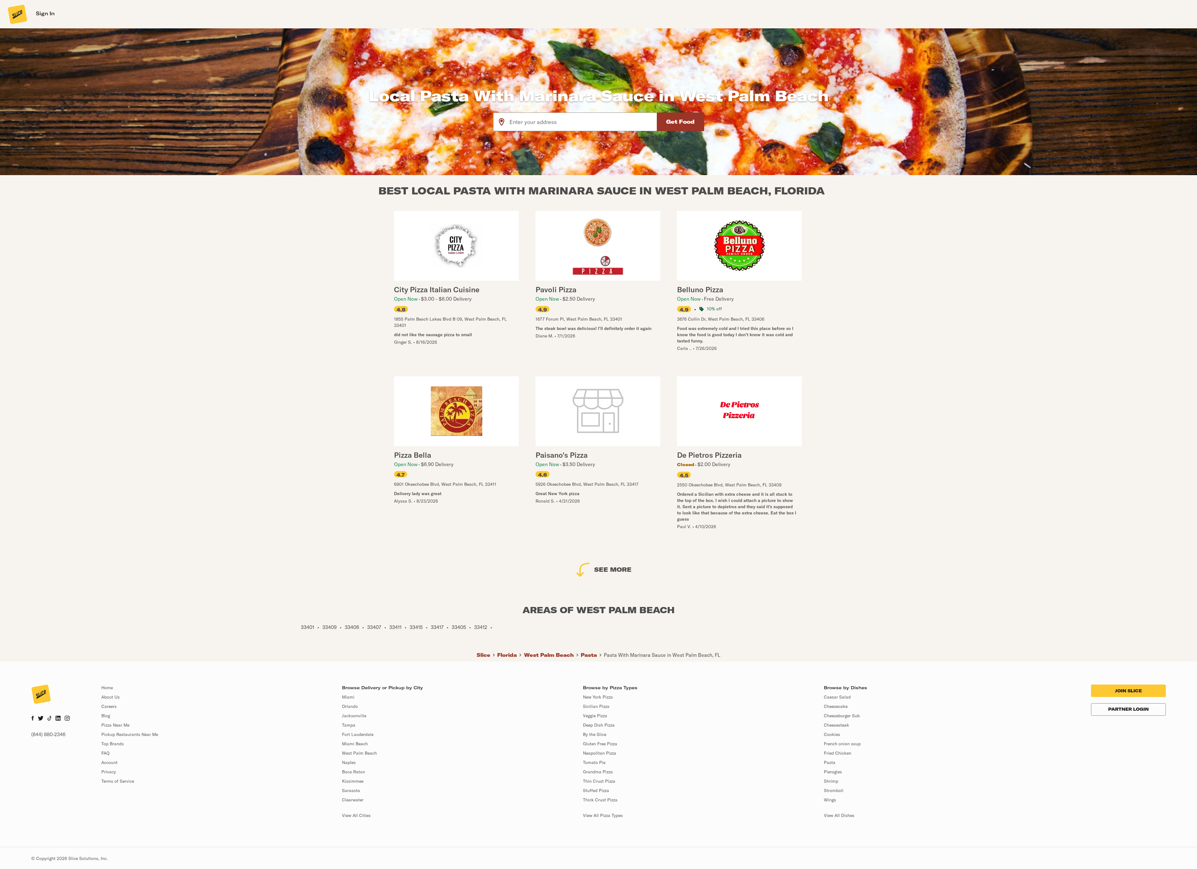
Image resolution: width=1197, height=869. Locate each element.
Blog (105, 716)
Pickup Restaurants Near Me (129, 734)
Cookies (832, 734)
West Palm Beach (549, 655)
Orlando (350, 706)
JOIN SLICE (1128, 691)
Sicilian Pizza (596, 706)
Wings (830, 800)
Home (107, 687)
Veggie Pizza (595, 716)
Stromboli (834, 790)
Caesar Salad (837, 697)
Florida (507, 655)
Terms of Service (117, 781)
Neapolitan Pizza (599, 753)
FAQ (105, 753)
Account (109, 762)
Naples (349, 762)
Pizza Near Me (115, 725)
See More (613, 569)
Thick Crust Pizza (600, 800)
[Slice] (16, 14)
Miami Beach (355, 744)
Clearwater (352, 800)
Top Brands (112, 744)
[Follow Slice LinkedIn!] (58, 719)
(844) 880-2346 (48, 734)
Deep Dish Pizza (599, 725)
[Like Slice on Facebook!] (32, 719)
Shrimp (831, 781)
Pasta (589, 655)
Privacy (108, 772)
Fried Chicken (837, 753)
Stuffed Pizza (596, 790)
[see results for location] (501, 122)
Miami (348, 697)
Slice (483, 655)
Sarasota (351, 790)
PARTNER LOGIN (1128, 709)
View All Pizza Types (603, 815)
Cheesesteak (836, 725)
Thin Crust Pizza (599, 781)
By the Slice (594, 734)
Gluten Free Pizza (600, 744)
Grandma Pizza (598, 772)
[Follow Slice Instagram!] (67, 719)
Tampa (348, 725)
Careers (109, 706)
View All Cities (356, 815)
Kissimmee (352, 781)
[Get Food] (680, 121)
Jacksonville (354, 716)
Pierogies (833, 772)
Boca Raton (353, 772)
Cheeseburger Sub (842, 716)
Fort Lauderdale (357, 734)
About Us (110, 697)
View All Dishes (839, 815)
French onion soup (842, 744)
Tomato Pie (594, 762)
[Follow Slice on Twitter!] (41, 719)
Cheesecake (836, 706)
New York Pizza (598, 697)
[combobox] (583, 122)
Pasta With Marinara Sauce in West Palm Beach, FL (662, 655)
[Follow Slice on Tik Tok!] (49, 719)
